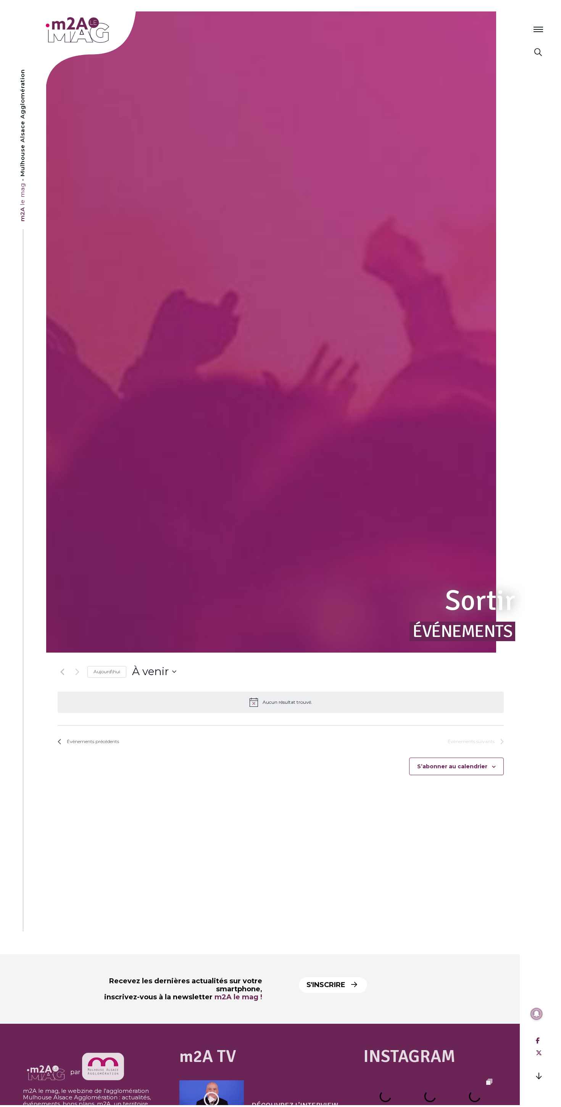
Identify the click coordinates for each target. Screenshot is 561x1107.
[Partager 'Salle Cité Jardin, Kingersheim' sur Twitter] (539, 1053)
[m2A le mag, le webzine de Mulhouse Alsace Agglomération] (103, 1072)
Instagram (409, 1056)
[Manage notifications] (536, 1014)
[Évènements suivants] (77, 671)
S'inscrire (326, 985)
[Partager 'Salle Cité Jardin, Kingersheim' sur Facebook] (538, 1040)
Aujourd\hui (107, 671)
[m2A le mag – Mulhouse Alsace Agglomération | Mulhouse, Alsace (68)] (102, 30)
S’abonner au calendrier (452, 766)
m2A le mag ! (238, 997)
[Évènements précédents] (62, 671)
